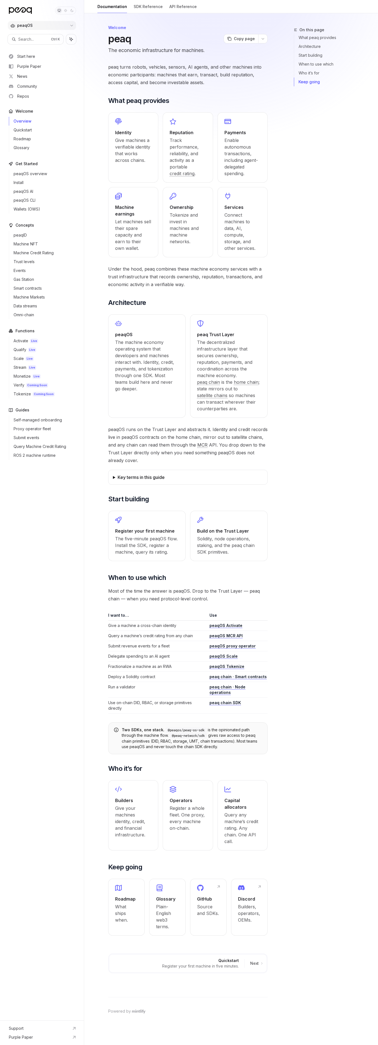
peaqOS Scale (223, 656)
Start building (310, 55)
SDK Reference (148, 6)
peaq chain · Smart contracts (238, 676)
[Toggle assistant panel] (71, 39)
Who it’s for (309, 73)
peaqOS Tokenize (226, 666)
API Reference (183, 6)
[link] (133, 147)
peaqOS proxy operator (232, 646)
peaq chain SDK (225, 702)
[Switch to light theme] (65, 10)
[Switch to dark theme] (72, 10)
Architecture (310, 46)
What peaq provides (317, 37)
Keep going (309, 81)
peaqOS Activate (225, 625)
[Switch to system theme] (59, 10)
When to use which (316, 64)
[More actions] (263, 38)
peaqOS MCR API (226, 635)
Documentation (112, 6)
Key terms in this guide (141, 477)
